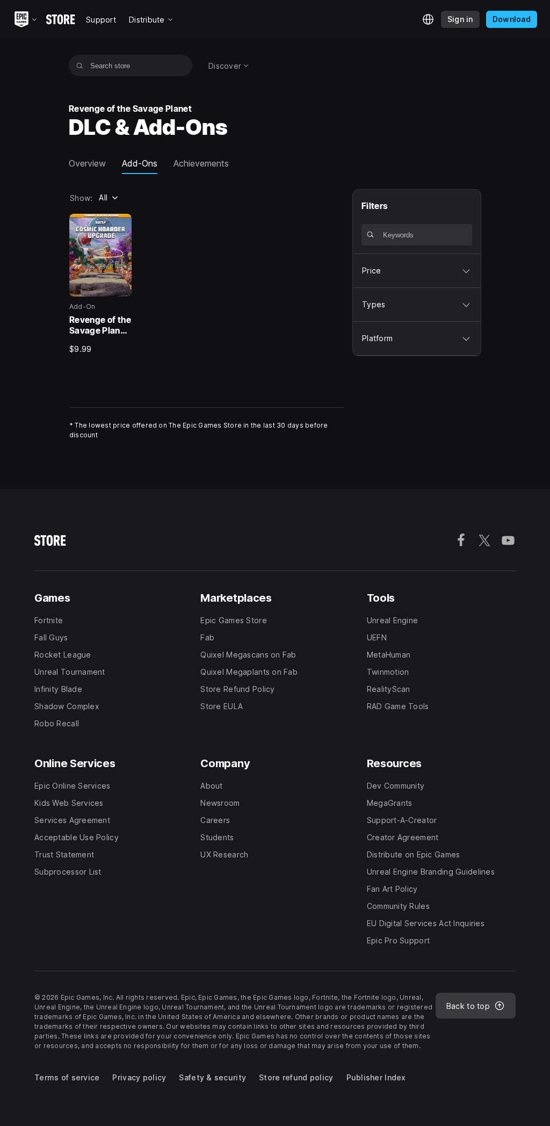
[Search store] (79, 65)
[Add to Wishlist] (120, 225)
